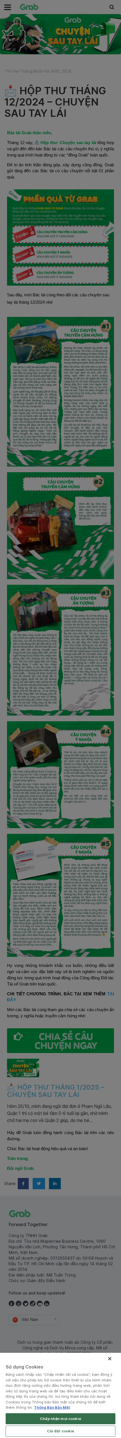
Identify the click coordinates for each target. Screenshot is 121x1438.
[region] (60, 1395)
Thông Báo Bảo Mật (52, 1407)
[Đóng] (109, 1358)
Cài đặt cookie (60, 1431)
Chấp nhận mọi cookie (60, 1418)
